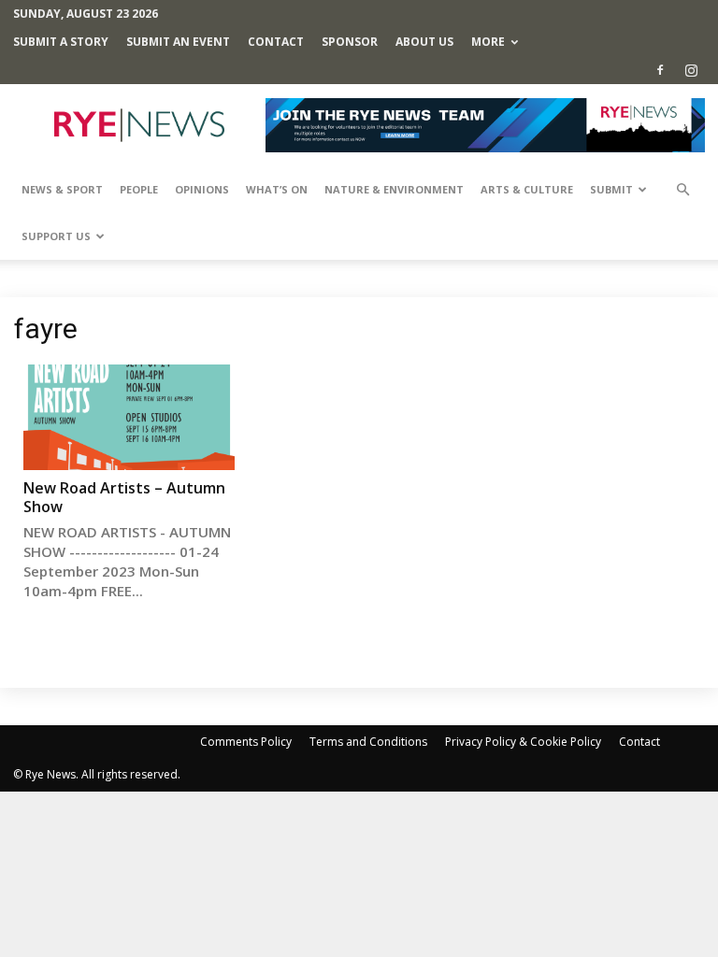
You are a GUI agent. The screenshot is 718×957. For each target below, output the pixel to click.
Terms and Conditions (368, 742)
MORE (488, 42)
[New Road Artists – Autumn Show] (128, 417)
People (139, 189)
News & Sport (62, 189)
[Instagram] (691, 70)
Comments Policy (246, 742)
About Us (424, 42)
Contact (276, 42)
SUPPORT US (56, 236)
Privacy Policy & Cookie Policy (523, 742)
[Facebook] (660, 70)
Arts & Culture (527, 189)
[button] (682, 190)
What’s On (277, 189)
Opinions (202, 189)
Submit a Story (60, 42)
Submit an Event (178, 42)
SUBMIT (611, 189)
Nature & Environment (394, 189)
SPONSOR (350, 42)
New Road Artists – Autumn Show (124, 498)
